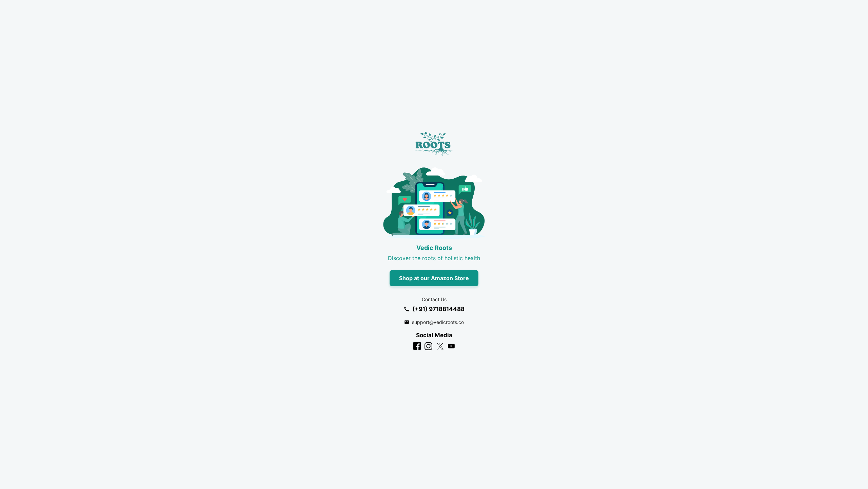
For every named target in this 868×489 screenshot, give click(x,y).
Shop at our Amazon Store (434, 278)
